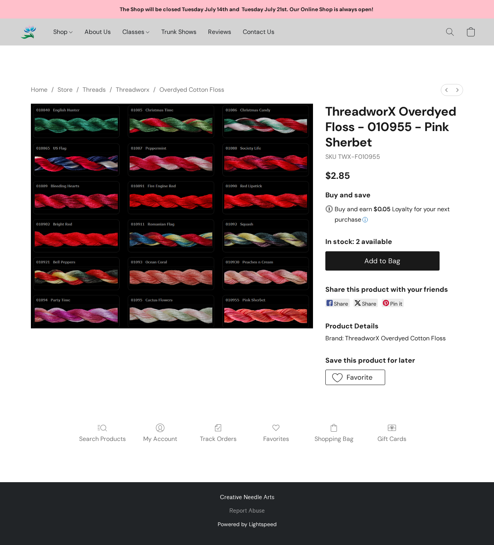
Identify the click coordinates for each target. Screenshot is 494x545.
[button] (28, 32)
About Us (98, 32)
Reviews (219, 32)
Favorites (276, 439)
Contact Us (258, 32)
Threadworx (132, 90)
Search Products (102, 439)
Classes (134, 32)
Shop (61, 32)
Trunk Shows (178, 32)
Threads (94, 90)
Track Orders (218, 439)
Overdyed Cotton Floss (191, 90)
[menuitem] (446, 90)
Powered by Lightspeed (247, 524)
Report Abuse (247, 511)
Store (65, 90)
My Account (160, 439)
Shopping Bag (334, 439)
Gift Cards (391, 439)
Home (39, 90)
